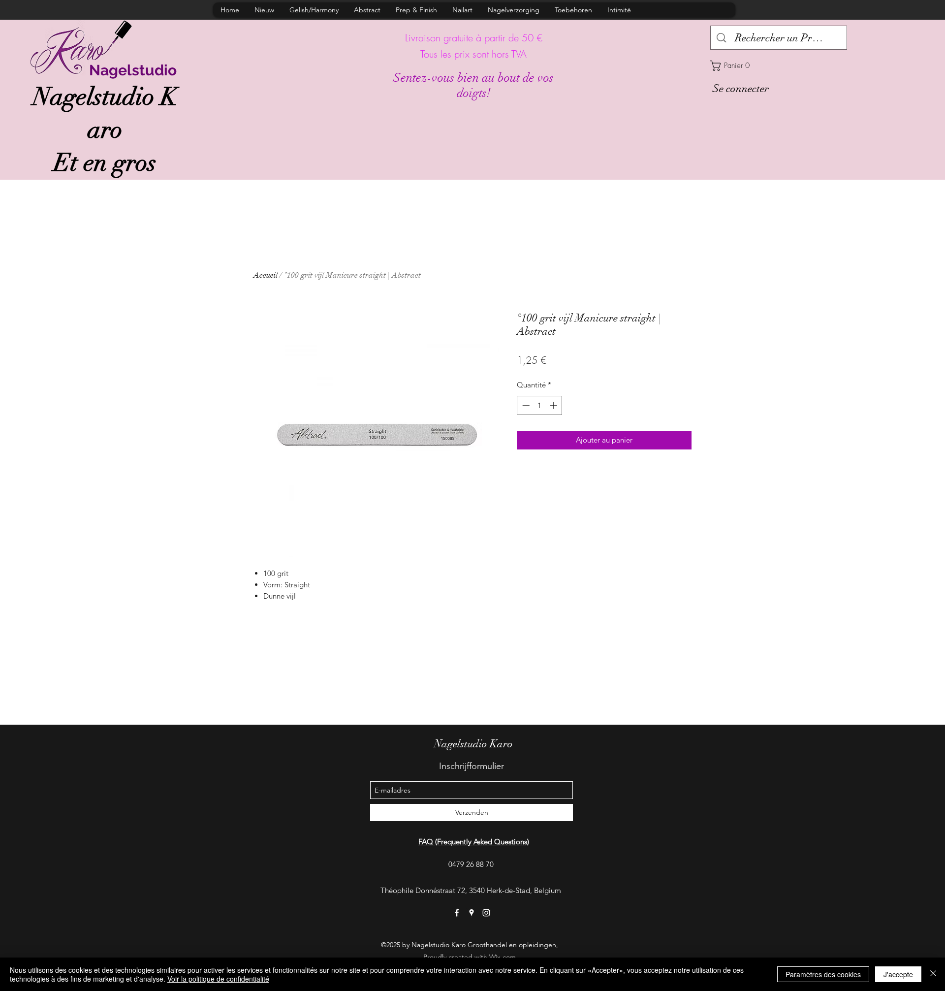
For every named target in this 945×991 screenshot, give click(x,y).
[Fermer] (933, 974)
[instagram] (486, 913)
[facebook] (457, 913)
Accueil (265, 275)
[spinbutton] (540, 405)
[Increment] (554, 405)
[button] (778, 66)
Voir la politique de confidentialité (218, 979)
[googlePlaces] (471, 913)
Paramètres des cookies (823, 974)
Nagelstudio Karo (473, 743)
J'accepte (898, 974)
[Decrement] (525, 405)
